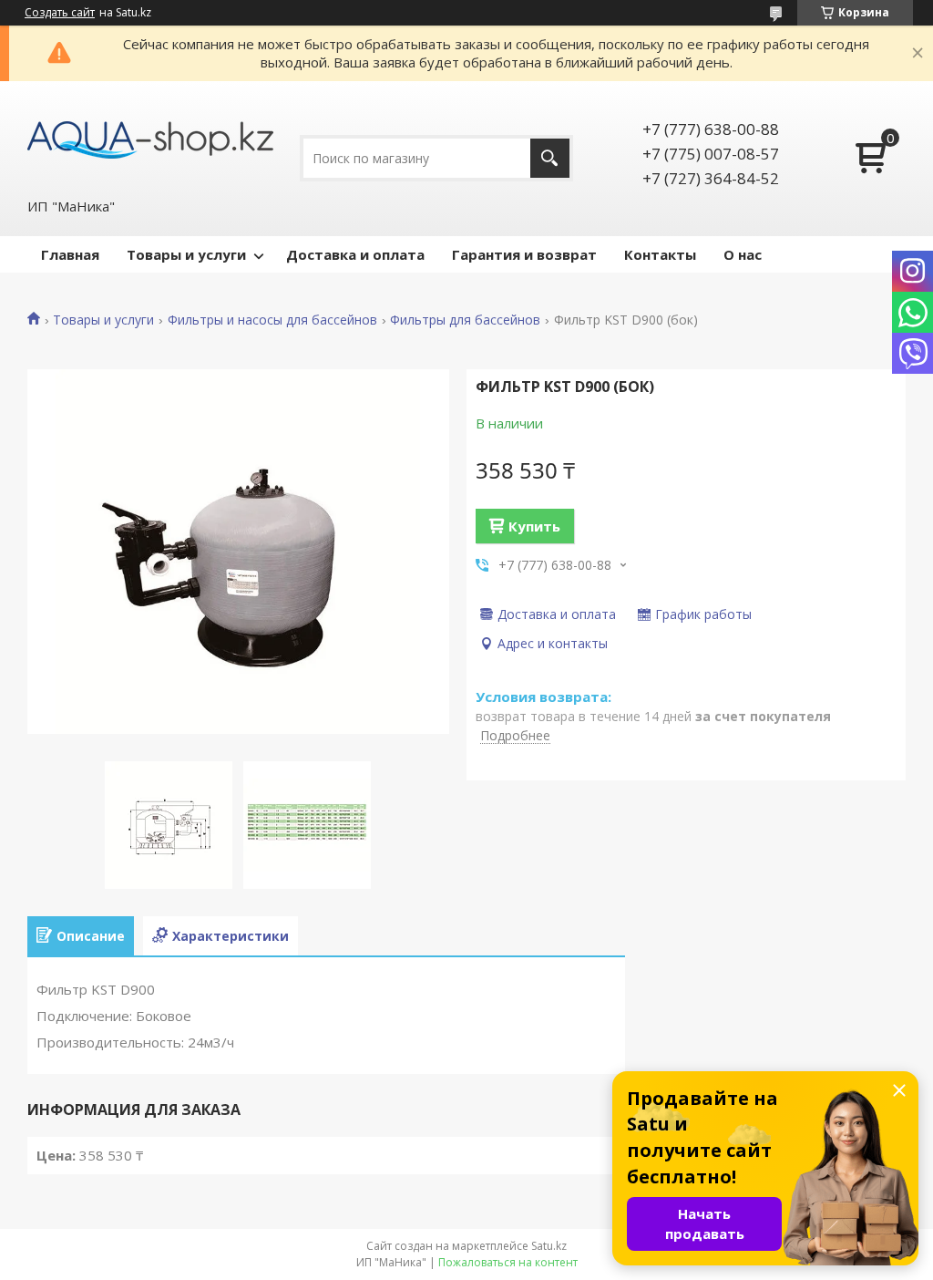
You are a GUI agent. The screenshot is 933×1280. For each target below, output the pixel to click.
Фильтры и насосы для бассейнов (272, 320)
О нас (742, 254)
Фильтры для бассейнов (465, 320)
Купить (534, 526)
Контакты (660, 254)
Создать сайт (60, 12)
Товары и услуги (186, 254)
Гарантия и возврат (524, 254)
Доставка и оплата (355, 254)
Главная (70, 254)
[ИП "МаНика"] (150, 138)
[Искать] (549, 158)
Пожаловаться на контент (508, 1262)
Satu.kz (549, 1246)
